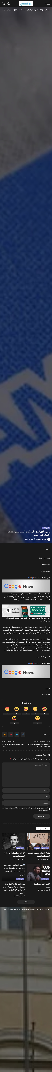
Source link (46, 694)
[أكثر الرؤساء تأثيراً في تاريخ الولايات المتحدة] (13, 841)
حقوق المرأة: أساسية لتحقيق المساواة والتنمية (38, 854)
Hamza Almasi (41, 539)
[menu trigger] (47, 3)
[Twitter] (17, 734)
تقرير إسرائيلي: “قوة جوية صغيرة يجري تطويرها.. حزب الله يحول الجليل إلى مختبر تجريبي (14, 888)
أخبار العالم (46, 528)
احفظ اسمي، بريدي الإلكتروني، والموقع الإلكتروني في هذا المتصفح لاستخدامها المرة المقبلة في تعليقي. (25, 809)
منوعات (37, 848)
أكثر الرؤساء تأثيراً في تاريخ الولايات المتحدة (14, 854)
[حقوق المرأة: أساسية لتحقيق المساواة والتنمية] (38, 841)
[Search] (4, 3)
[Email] (4, 734)
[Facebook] (23, 734)
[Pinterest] (10, 734)
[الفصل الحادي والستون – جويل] (38, 872)
